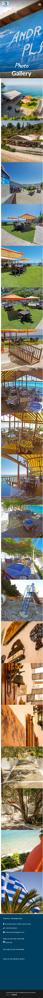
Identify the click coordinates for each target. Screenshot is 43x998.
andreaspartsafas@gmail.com (14, 932)
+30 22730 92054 (11, 928)
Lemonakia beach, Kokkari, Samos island (18, 924)
